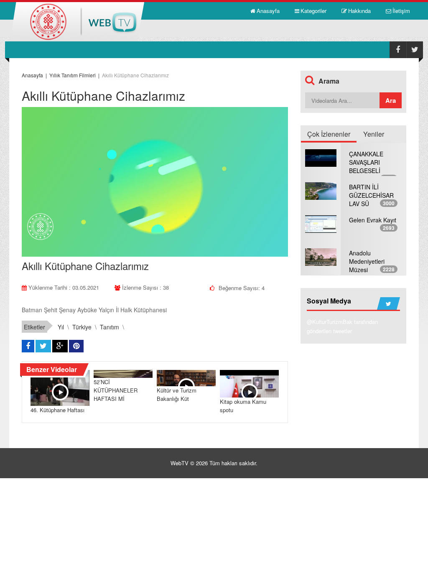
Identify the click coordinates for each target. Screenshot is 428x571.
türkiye (82, 327)
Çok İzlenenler (328, 134)
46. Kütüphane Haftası (57, 410)
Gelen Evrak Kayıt (372, 220)
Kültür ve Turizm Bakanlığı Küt (176, 394)
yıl (61, 327)
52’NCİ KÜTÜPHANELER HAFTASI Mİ (116, 390)
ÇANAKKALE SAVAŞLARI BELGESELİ (366, 162)
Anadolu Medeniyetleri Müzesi (367, 261)
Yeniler (373, 134)
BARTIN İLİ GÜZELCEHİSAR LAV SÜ (371, 195)
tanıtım (109, 327)
